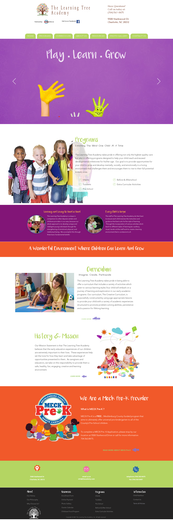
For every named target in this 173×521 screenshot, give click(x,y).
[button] (80, 179)
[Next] (158, 81)
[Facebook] (78, 21)
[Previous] (14, 81)
